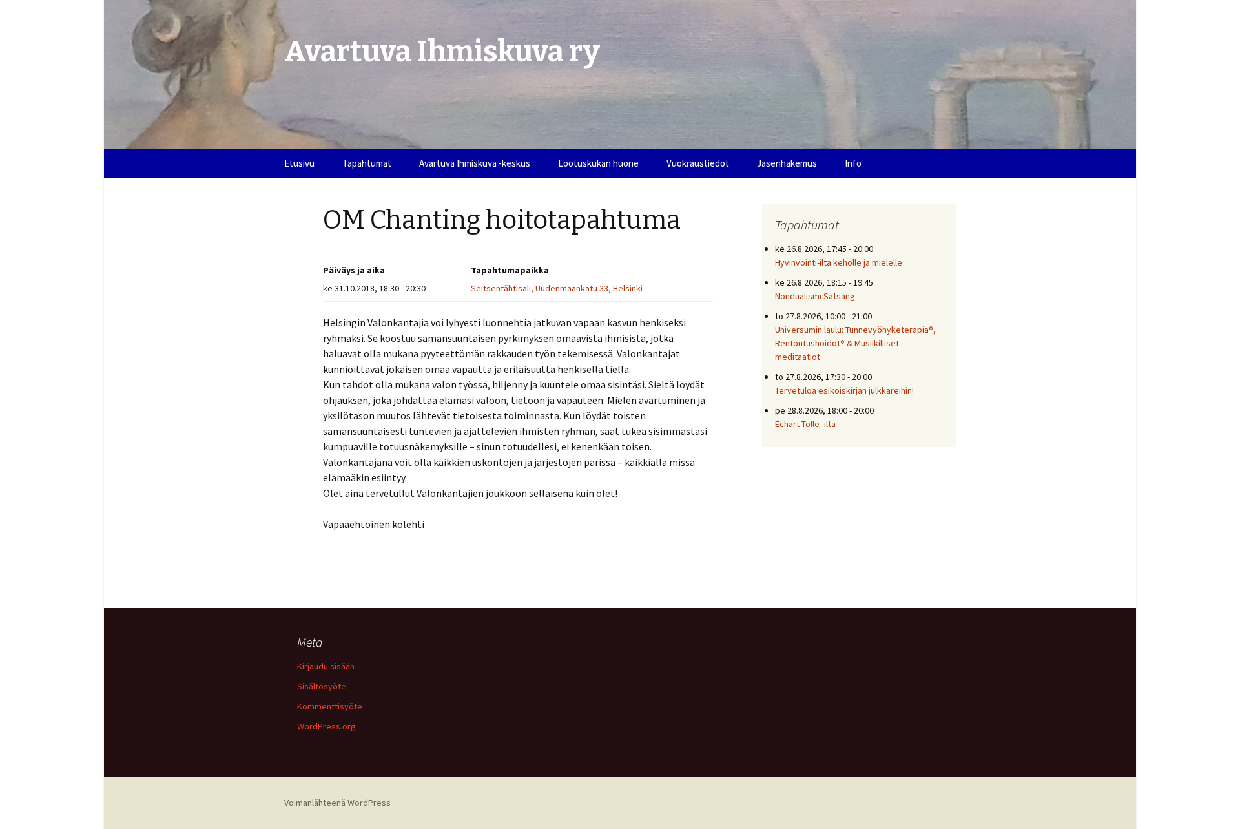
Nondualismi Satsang (815, 296)
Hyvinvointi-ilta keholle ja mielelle (838, 262)
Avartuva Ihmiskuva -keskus (474, 163)
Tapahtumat (366, 163)
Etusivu (299, 163)
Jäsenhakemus (787, 163)
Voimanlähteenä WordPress (337, 802)
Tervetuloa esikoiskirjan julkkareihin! (844, 390)
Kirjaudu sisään (326, 666)
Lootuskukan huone (598, 163)
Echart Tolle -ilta (805, 424)
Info (853, 163)
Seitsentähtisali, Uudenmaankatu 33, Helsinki (557, 288)
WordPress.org (326, 726)
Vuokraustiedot (697, 163)
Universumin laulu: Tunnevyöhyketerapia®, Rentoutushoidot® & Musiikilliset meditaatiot (855, 343)
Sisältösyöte (321, 686)
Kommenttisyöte (329, 706)
